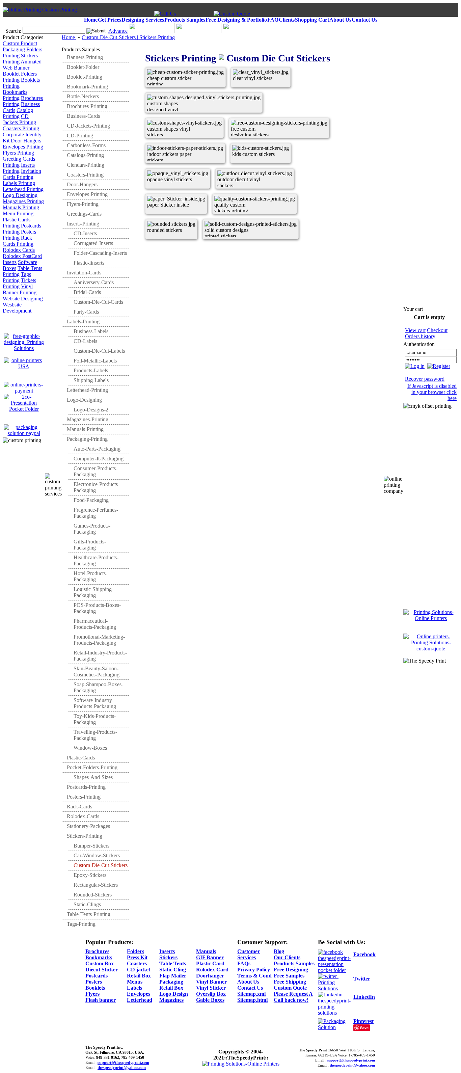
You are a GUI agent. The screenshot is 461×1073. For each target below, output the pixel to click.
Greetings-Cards (84, 214)
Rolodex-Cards (83, 816)
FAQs (243, 963)
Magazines (171, 1000)
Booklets (95, 988)
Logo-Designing (84, 400)
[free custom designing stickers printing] (253, 142)
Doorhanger (210, 975)
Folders (135, 951)
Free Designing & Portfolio (236, 20)
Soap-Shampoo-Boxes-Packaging (98, 687)
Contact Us (364, 20)
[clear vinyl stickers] (255, 91)
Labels (134, 988)
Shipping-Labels (91, 380)
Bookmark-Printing (87, 86)
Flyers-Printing (83, 204)
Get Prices (109, 20)
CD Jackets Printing (19, 119)
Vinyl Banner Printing (19, 289)
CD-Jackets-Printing (88, 126)
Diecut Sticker (101, 969)
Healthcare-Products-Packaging (96, 560)
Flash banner (100, 1000)
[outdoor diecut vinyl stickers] (239, 192)
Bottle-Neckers (83, 96)
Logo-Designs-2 (91, 409)
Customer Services (248, 954)
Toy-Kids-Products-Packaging (95, 719)
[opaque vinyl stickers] (169, 192)
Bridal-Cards (87, 292)
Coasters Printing (21, 128)
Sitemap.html (252, 1000)
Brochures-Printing (87, 106)
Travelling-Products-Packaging (95, 735)
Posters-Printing (84, 797)
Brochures (97, 951)
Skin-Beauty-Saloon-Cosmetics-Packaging (96, 671)
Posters (93, 982)
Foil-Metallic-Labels (95, 361)
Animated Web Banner (22, 65)
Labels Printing (19, 183)
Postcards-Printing (86, 787)
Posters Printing (19, 235)
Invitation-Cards (84, 272)
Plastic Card (210, 963)
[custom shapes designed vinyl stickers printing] (169, 117)
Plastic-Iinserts (89, 263)
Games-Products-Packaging (92, 529)
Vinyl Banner (211, 982)
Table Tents (172, 963)
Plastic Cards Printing (16, 223)
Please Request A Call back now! (293, 997)
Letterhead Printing (23, 189)
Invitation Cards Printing (22, 174)
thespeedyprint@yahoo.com (122, 1067)
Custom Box (99, 963)
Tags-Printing (81, 924)
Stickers (168, 957)
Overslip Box (211, 994)
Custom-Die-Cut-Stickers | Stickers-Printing (128, 37)
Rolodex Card (212, 969)
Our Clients (287, 957)
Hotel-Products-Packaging (90, 576)
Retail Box (139, 975)
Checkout (437, 330)
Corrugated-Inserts (93, 243)
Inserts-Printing (83, 223)
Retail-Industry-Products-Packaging (100, 656)
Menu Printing (18, 213)
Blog (279, 951)
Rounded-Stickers (93, 894)
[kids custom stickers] (254, 167)
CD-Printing (80, 135)
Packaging (171, 982)
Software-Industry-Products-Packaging (95, 703)
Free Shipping (290, 982)
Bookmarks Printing (15, 95)
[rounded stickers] (169, 243)
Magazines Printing (23, 201)
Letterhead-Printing (87, 390)
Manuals (206, 951)
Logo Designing (20, 195)
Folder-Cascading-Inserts (100, 253)
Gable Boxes (210, 1000)
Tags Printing (17, 277)
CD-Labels (85, 341)
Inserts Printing (19, 168)
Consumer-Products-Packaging (95, 471)
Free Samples (289, 975)
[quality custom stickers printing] (236, 218)
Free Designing (291, 969)
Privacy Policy (253, 969)
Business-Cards (83, 116)
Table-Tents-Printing (88, 914)
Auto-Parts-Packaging (97, 449)
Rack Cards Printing (18, 241)
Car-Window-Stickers (97, 855)
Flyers (92, 994)
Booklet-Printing (84, 77)
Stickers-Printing (84, 836)
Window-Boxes (90, 748)
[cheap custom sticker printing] (169, 91)
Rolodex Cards (19, 250)
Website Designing (23, 298)
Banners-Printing (85, 57)
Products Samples (184, 20)
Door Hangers (26, 140)
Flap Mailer (172, 975)
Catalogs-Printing (85, 155)
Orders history (420, 336)
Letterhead (139, 1000)
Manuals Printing (21, 207)
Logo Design (173, 994)
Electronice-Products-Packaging (96, 487)
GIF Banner (210, 957)
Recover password (424, 379)
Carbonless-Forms (86, 145)
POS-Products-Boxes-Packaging (97, 608)
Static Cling (172, 969)
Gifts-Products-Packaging (90, 545)
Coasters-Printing (85, 175)
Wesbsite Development (17, 308)
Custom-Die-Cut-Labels (99, 351)
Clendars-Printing (85, 165)
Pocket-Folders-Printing (92, 767)
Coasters (137, 963)
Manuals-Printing (85, 429)
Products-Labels (91, 370)
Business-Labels (91, 331)
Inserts (167, 951)
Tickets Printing (19, 283)
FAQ (272, 20)
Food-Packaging (91, 500)
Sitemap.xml (251, 994)
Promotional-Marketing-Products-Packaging (99, 640)
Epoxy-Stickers (90, 875)
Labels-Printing (83, 321)
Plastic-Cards (81, 757)
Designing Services (142, 20)
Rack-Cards (79, 806)
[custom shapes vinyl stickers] (169, 142)
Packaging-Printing (87, 439)
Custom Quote (290, 988)
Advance (118, 31)
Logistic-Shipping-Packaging (93, 592)
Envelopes (138, 994)
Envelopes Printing (23, 147)
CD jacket (138, 969)
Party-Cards (86, 312)
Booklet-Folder (83, 67)
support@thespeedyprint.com (123, 1062)
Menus (134, 982)
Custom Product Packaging (20, 46)
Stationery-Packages (88, 826)
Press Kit (137, 957)
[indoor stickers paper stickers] (169, 167)
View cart (415, 330)
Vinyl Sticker (211, 988)
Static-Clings (87, 904)
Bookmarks (98, 957)
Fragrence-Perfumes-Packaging (96, 513)
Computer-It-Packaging (99, 458)
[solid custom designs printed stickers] (227, 243)
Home (91, 20)
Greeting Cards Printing (19, 162)
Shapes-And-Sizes (93, 777)
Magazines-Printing (87, 419)
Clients (287, 20)
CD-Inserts (85, 233)
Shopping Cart (312, 20)
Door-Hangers (82, 184)
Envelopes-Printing (87, 194)
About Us (340, 20)
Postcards (96, 975)
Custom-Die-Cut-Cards (98, 302)
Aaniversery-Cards (94, 282)
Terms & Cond (254, 975)
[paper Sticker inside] (169, 218)
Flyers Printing (18, 153)
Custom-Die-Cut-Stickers (101, 865)
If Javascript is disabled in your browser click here (432, 392)
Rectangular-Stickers (96, 885)
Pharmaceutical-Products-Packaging (95, 624)
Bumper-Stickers (91, 846)
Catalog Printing (18, 113)
